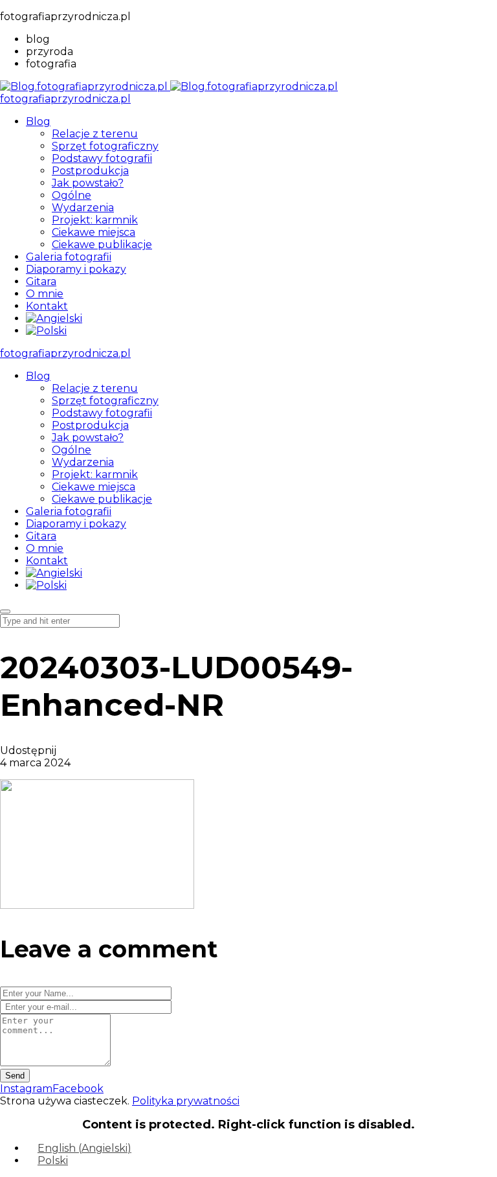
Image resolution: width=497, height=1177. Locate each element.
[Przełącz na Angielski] (54, 318)
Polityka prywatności (185, 1101)
